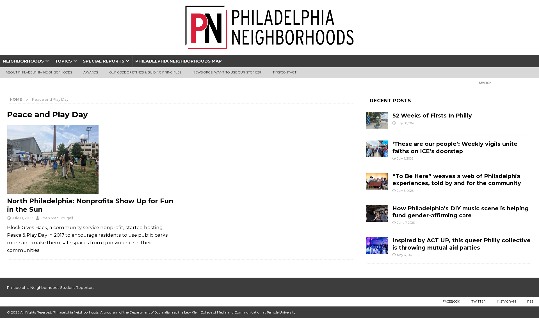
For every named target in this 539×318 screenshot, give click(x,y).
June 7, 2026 (406, 223)
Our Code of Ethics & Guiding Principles (145, 72)
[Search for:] (504, 82)
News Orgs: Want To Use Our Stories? (227, 72)
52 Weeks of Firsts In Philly (432, 115)
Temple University (281, 312)
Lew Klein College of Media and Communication (223, 312)
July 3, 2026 (405, 191)
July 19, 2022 (22, 218)
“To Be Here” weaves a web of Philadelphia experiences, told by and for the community (456, 179)
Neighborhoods (23, 61)
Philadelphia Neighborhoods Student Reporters (50, 287)
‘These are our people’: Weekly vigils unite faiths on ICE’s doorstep (454, 147)
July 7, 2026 (405, 158)
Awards (90, 72)
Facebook (451, 301)
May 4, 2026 (405, 255)
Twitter (478, 301)
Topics (63, 61)
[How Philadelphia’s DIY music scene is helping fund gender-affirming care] (377, 213)
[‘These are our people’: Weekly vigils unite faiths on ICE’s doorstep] (377, 148)
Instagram (506, 301)
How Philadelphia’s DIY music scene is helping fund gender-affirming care (460, 212)
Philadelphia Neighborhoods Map (178, 61)
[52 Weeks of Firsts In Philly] (377, 120)
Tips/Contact (284, 72)
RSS (530, 301)
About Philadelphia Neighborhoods (39, 72)
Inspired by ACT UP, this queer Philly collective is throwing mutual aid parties (461, 244)
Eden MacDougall (56, 218)
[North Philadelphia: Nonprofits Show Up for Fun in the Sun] (90, 159)
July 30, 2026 (406, 123)
